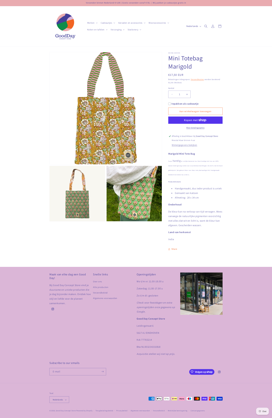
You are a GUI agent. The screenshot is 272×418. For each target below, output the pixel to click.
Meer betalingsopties (195, 127)
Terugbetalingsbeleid (104, 411)
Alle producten (100, 287)
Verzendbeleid (100, 292)
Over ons (97, 281)
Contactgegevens (198, 411)
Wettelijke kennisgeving (177, 411)
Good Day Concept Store (66, 411)
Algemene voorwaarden (105, 298)
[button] (92, 23)
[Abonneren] (102, 371)
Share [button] (174, 249)
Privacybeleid (122, 411)
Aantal (171, 88)
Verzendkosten (197, 79)
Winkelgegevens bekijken (184, 145)
